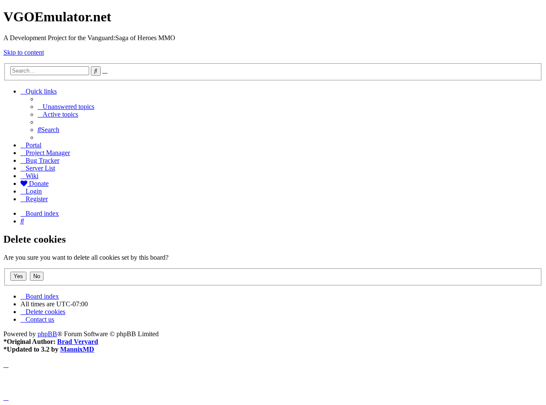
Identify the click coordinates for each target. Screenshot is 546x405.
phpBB (47, 334)
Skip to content (23, 52)
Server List (40, 168)
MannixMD (77, 349)
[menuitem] (66, 106)
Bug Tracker (42, 160)
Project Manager (48, 152)
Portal (33, 145)
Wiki (32, 175)
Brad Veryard (77, 341)
